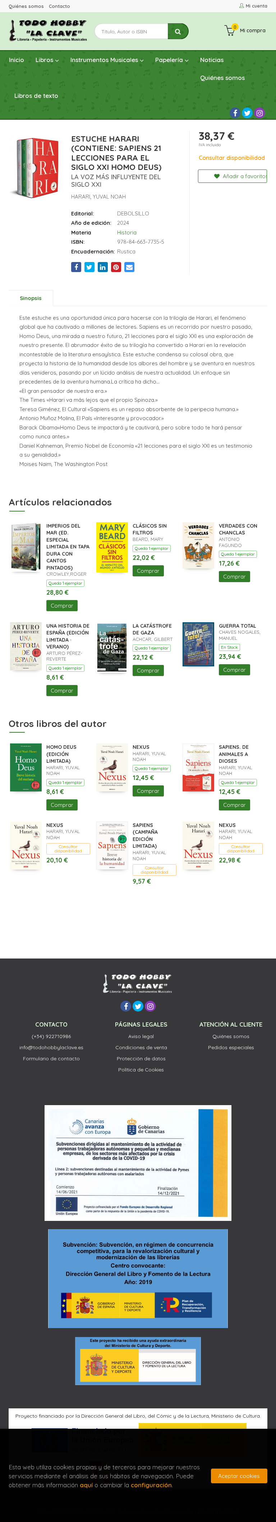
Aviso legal (141, 1036)
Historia (127, 232)
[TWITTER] (247, 113)
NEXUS (141, 747)
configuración (151, 1485)
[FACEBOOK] (235, 113)
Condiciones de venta (141, 1047)
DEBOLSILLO (133, 213)
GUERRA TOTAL (237, 626)
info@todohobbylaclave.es (51, 1047)
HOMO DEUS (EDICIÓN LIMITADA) (61, 754)
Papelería (170, 59)
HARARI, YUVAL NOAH (98, 196)
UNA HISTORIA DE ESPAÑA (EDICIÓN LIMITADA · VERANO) (67, 636)
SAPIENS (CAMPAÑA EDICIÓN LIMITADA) (145, 836)
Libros (45, 59)
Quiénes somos (26, 6)
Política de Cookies (141, 1069)
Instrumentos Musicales (105, 59)
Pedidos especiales (231, 1047)
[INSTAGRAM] (259, 113)
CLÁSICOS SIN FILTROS (150, 529)
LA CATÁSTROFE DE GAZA (152, 629)
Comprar (62, 605)
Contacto (59, 6)
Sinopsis (31, 298)
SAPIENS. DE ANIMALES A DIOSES (234, 754)
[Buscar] (178, 31)
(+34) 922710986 (51, 1036)
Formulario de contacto (51, 1058)
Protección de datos (141, 1058)
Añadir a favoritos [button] (244, 176)
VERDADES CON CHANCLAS (238, 529)
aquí (86, 1485)
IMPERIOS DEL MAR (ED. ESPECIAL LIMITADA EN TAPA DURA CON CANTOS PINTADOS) (67, 547)
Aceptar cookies (239, 1476)
